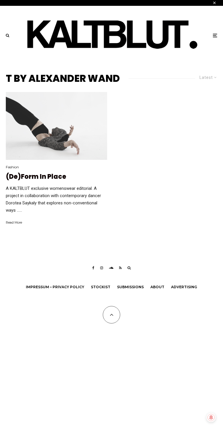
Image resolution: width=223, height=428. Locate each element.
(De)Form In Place (36, 177)
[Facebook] (93, 268)
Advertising (184, 287)
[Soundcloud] (111, 268)
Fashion (12, 167)
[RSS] (120, 268)
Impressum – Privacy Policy (55, 287)
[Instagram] (101, 268)
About (157, 287)
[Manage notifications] (211, 417)
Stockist (100, 287)
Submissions (130, 287)
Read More (14, 222)
